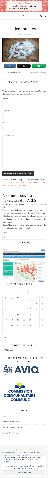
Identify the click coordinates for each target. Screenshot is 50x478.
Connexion (6, 416)
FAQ (38, 453)
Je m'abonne (24, 242)
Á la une (11, 450)
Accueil (5, 450)
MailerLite (29, 225)
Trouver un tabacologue (19, 283)
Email (4, 232)
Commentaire (8, 135)
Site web (6, 122)
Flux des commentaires (12, 427)
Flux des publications (11, 421)
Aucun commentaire (38, 72)
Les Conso (31, 450)
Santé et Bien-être (29, 453)
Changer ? (18, 453)
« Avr (4, 337)
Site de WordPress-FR (11, 433)
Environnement (8, 453)
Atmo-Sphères (20, 450)
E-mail (5, 111)
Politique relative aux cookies (27, 468)
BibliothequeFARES (14, 72)
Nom (5, 98)
